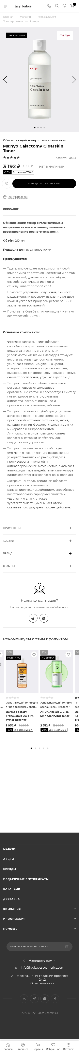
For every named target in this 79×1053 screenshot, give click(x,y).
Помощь (10, 928)
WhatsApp (44, 618)
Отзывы (9, 565)
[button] (34, 127)
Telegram (33, 618)
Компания (12, 909)
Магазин (10, 849)
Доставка (11, 898)
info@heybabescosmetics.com (42, 967)
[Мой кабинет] (64, 6)
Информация (14, 918)
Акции (8, 858)
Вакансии (11, 888)
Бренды (9, 869)
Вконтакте (24, 998)
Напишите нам (40, 960)
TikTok (55, 998)
